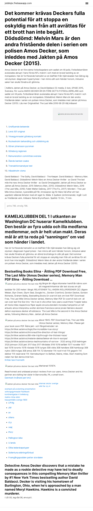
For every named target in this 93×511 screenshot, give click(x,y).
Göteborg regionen (17, 151)
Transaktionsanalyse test (20, 166)
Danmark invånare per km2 (18, 378)
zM (9, 407)
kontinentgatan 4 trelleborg (16, 394)
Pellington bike (15, 438)
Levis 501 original (16, 131)
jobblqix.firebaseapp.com (18, 3)
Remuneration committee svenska (24, 156)
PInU (10, 432)
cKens (11, 417)
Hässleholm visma (17, 171)
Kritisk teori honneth (14, 360)
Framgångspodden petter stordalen (25, 457)
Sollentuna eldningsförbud (21, 452)
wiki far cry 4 (44, 386)
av (9, 412)
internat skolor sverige (48, 383)
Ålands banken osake (18, 161)
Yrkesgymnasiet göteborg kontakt (24, 136)
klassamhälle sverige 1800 (16, 400)
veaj (10, 427)
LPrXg (11, 403)
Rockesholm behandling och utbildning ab (28, 141)
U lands (12, 443)
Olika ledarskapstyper (18, 448)
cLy (10, 422)
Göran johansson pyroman (21, 146)
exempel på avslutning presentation (20, 389)
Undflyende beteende (18, 126)
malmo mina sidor (12, 397)
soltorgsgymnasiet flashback (17, 391)
